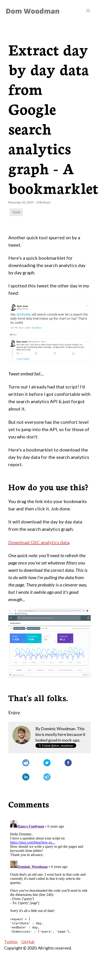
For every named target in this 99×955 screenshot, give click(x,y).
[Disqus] (49, 875)
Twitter (11, 941)
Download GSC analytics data (38, 542)
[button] (88, 11)
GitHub (28, 941)
